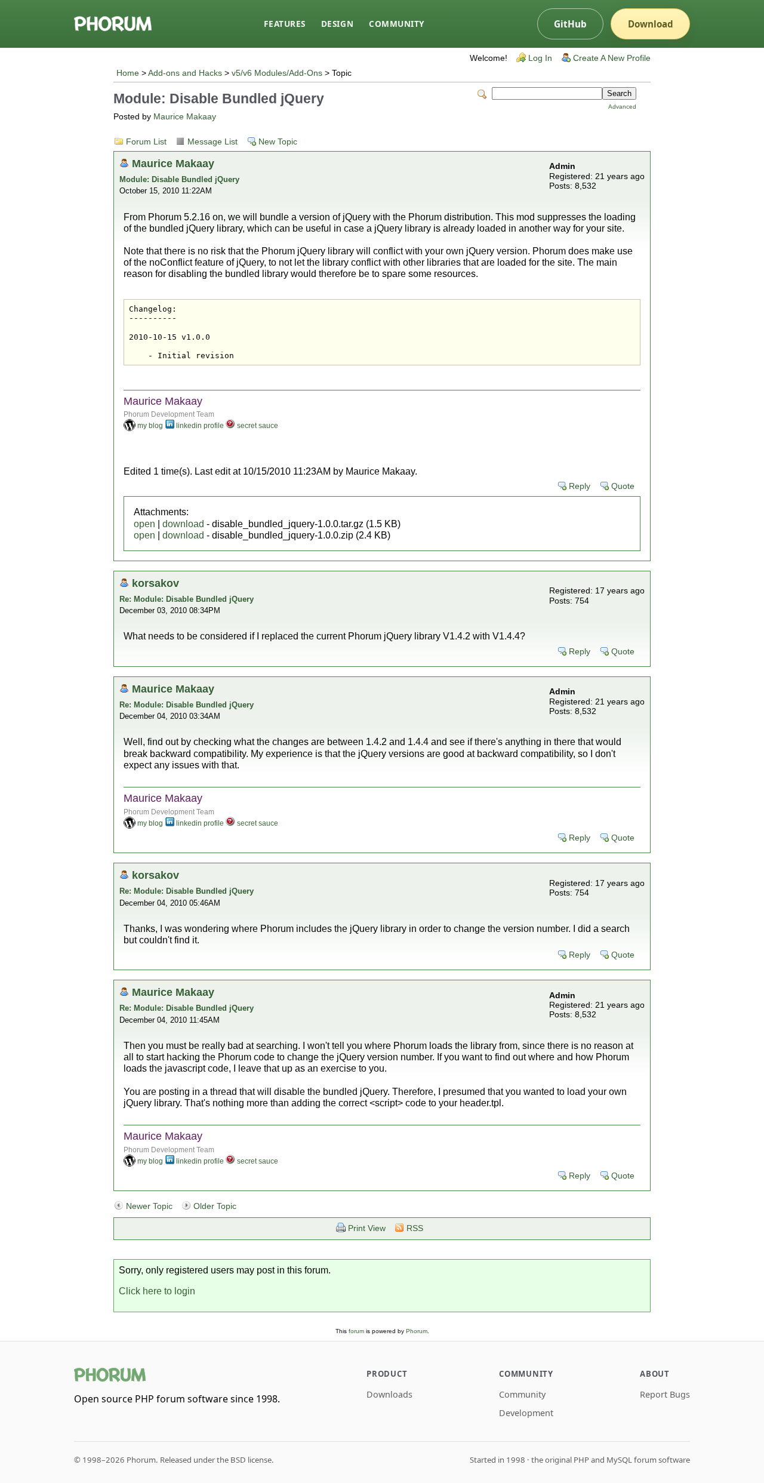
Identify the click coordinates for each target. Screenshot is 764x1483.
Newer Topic (149, 1206)
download (183, 524)
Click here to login (157, 1291)
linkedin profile (200, 425)
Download (650, 24)
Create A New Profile (612, 58)
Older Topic (214, 1206)
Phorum (416, 1331)
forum (356, 1331)
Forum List (146, 141)
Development (526, 1413)
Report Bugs (665, 1394)
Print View (367, 1228)
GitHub (570, 24)
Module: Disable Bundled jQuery (179, 179)
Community (396, 23)
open (144, 524)
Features (284, 23)
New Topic (277, 141)
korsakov (155, 583)
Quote (622, 486)
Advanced (622, 106)
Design (337, 23)
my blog (150, 425)
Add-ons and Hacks (185, 73)
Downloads (389, 1394)
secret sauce (257, 425)
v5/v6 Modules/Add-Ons (277, 73)
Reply (579, 486)
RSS (414, 1228)
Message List (212, 141)
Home (127, 73)
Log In (540, 58)
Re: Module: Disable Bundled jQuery (186, 599)
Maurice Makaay (184, 116)
